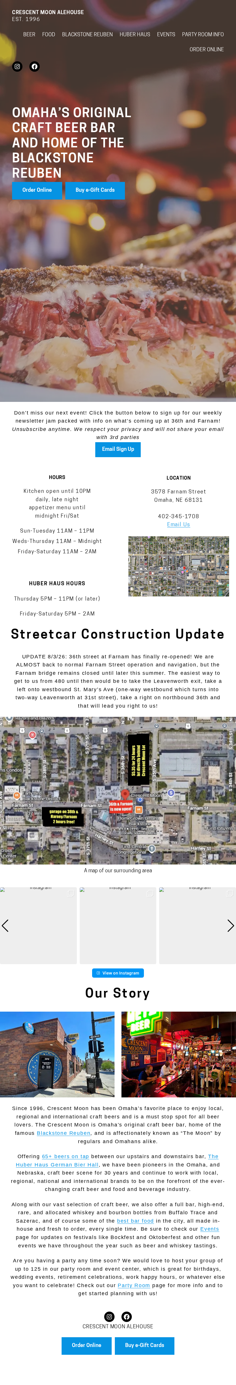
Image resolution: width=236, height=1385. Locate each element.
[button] (118, 960)
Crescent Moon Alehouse (48, 12)
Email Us (178, 525)
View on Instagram (120, 972)
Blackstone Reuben (63, 1133)
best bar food (135, 1221)
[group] (38, 925)
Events (209, 1229)
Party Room (134, 1285)
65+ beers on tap (66, 1156)
